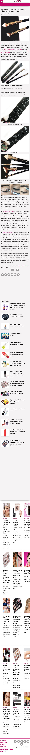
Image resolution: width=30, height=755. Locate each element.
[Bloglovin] (8, 274)
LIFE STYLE (4, 751)
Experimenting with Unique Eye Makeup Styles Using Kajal (17, 574)
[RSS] (18, 274)
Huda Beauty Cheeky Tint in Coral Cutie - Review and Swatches (17, 431)
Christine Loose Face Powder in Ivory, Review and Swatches (16, 316)
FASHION (3, 747)
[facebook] (2, 274)
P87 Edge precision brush (8, 211)
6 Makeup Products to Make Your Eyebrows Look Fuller (16, 713)
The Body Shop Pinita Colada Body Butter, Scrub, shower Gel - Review (17, 363)
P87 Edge (25, 265)
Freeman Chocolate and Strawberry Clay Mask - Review (16, 354)
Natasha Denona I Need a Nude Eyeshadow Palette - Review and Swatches (17, 383)
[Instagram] (15, 274)
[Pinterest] (12, 274)
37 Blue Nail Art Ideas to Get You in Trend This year (6, 619)
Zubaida (11, 14)
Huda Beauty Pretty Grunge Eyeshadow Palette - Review (17, 619)
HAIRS (2, 745)
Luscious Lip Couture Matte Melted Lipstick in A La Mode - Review (17, 421)
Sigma (2, 43)
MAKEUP (5, 518)
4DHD (19, 265)
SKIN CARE (4, 742)
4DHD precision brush (7, 232)
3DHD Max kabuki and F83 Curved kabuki (13, 49)
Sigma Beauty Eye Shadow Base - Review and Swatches (17, 401)
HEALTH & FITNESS (6, 749)
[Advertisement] (13, 286)
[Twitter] (5, 274)
